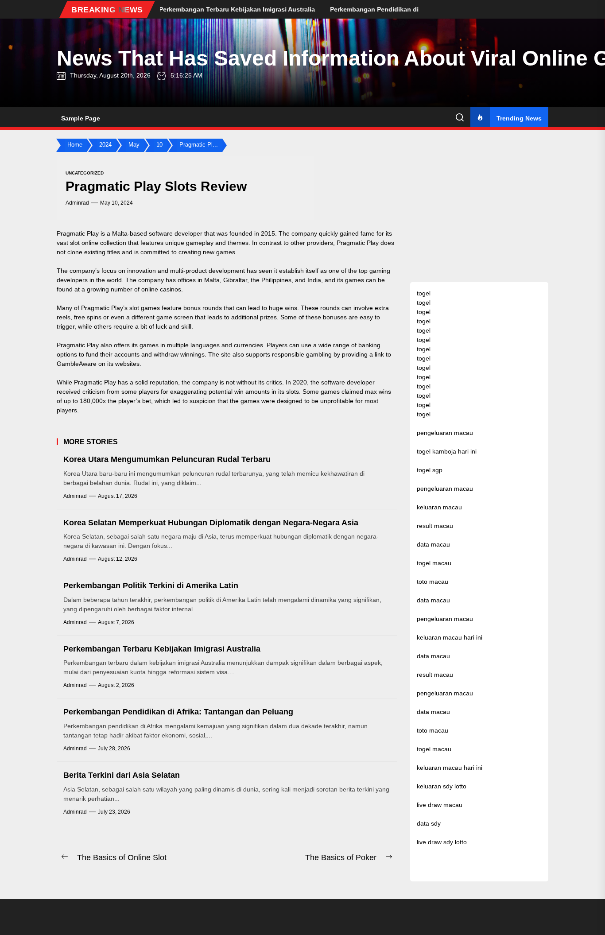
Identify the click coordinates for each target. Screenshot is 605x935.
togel (423, 293)
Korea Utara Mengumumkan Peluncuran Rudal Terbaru (167, 459)
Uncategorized (85, 173)
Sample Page (80, 118)
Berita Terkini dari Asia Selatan (121, 775)
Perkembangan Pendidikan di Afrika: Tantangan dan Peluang (178, 711)
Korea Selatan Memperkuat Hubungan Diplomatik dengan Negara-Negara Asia (210, 522)
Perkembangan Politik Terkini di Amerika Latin (150, 585)
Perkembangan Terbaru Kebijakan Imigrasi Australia (161, 648)
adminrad (77, 203)
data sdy (429, 823)
